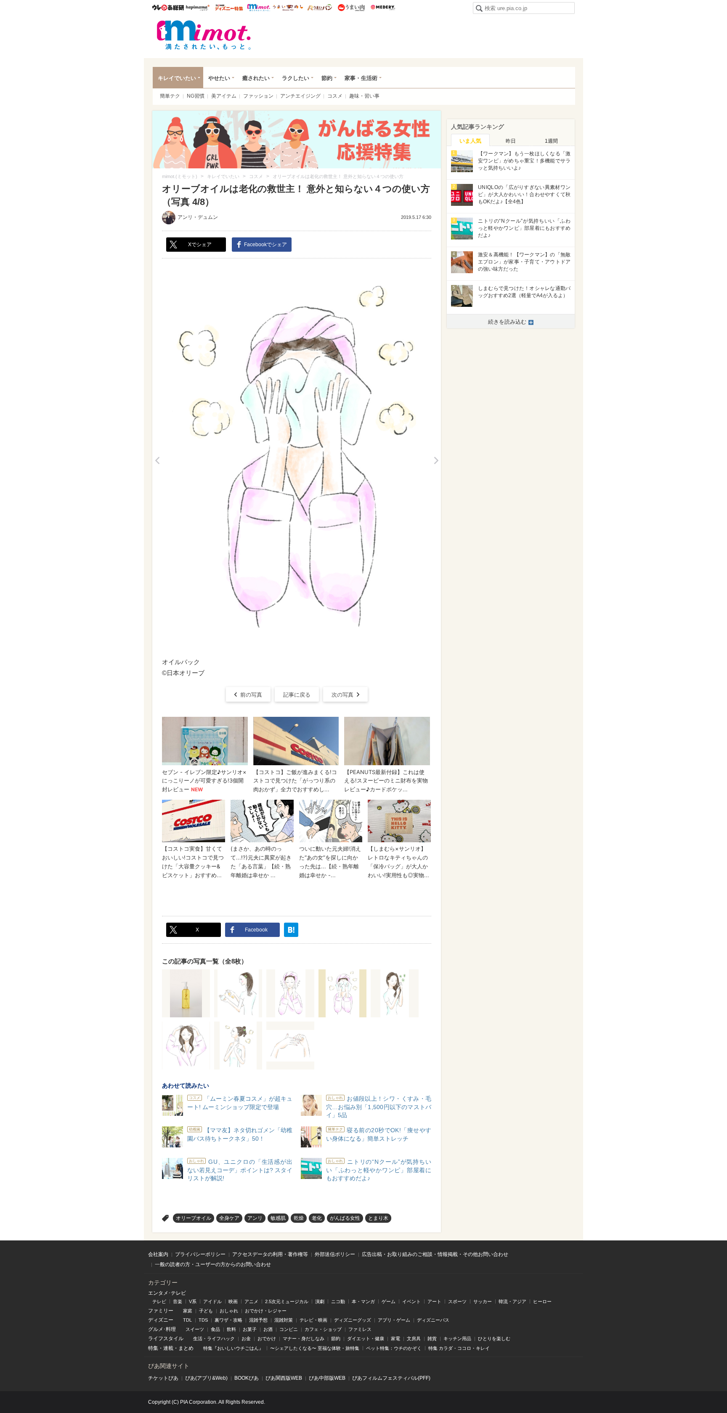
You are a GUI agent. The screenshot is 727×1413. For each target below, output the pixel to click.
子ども (206, 1310)
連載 (168, 1348)
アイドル (212, 1301)
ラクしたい (295, 78)
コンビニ (288, 1329)
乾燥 (299, 1218)
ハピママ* (197, 7)
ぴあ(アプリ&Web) (206, 1378)
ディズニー (160, 1320)
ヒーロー (542, 1301)
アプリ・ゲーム (394, 1320)
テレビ (159, 1301)
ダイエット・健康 (365, 1338)
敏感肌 (278, 1218)
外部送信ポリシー (335, 1254)
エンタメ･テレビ (167, 1293)
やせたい (219, 78)
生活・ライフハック (214, 1338)
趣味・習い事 (364, 96)
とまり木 (378, 1218)
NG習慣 (195, 96)
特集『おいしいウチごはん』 (233, 1348)
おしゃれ (229, 1310)
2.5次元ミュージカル (286, 1301)
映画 (233, 1301)
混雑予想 (258, 1320)
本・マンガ (363, 1301)
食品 (215, 1329)
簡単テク (170, 96)
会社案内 (158, 1254)
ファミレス (359, 1329)
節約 (326, 78)
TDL (187, 1320)
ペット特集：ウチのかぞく (394, 1348)
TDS (203, 1320)
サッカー (482, 1301)
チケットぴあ (163, 1378)
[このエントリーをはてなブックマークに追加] (291, 930)
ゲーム (388, 1301)
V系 (192, 1301)
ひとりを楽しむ (494, 1338)
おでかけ (266, 1338)
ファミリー (160, 1311)
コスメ (334, 96)
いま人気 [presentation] (470, 141)
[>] (436, 460)
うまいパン (319, 7)
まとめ (186, 1348)
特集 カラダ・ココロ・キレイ (459, 1348)
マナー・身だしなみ (303, 1338)
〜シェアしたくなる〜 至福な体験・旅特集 (314, 1348)
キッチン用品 (457, 1338)
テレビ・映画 (313, 1320)
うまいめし (288, 7)
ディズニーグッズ (352, 1320)
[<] (157, 460)
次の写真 (342, 695)
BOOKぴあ (246, 1378)
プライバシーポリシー (200, 1254)
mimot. (258, 7)
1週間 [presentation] (551, 141)
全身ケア (229, 1218)
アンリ (255, 1218)
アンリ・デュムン (198, 217)
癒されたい (256, 78)
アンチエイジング (300, 96)
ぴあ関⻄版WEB (283, 1378)
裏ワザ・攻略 (228, 1320)
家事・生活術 (361, 78)
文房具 (414, 1338)
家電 (395, 1338)
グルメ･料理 (162, 1329)
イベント (411, 1301)
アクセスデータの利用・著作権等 (270, 1254)
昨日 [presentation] (511, 141)
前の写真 (251, 695)
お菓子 (250, 1329)
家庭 (187, 1310)
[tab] (470, 140)
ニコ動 (338, 1301)
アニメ (251, 1301)
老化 (317, 1218)
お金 (246, 1338)
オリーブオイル (193, 1218)
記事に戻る (296, 695)
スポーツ (457, 1301)
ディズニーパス (433, 1320)
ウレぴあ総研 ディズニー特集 (229, 7)
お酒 (268, 1329)
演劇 (319, 1301)
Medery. (382, 7)
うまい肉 (351, 7)
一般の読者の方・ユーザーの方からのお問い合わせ (213, 1264)
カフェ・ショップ (323, 1329)
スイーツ (195, 1329)
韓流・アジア (512, 1301)
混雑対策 (283, 1320)
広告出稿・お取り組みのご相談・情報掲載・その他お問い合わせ (435, 1254)
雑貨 (432, 1338)
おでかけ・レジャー (266, 1310)
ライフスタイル (165, 1338)
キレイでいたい (177, 78)
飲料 (231, 1329)
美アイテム (223, 96)
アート (434, 1301)
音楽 (177, 1301)
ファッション (258, 96)
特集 (153, 1348)
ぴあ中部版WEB (327, 1378)
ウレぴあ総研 (168, 7)
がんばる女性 (345, 1218)
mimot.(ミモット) (204, 35)
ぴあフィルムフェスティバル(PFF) (391, 1378)
